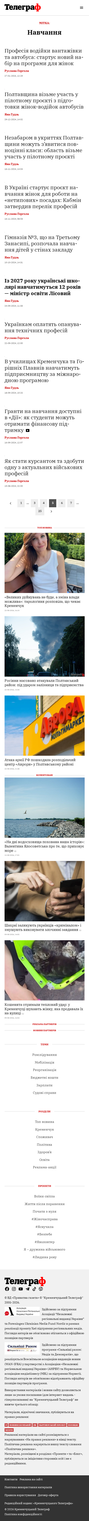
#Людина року (44, 1257)
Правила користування (20, 1495)
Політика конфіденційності (23, 1514)
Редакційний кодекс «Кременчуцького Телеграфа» (39, 1503)
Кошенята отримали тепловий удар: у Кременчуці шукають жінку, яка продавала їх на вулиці (44, 1008)
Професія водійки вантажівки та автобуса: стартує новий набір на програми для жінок (44, 56)
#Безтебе (44, 1234)
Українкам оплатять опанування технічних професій (43, 327)
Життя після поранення (45, 1204)
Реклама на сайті (31, 1479)
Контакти (11, 1479)
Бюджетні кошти (44, 1077)
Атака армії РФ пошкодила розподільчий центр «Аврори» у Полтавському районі (40, 762)
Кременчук (44, 1129)
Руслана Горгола (17, 71)
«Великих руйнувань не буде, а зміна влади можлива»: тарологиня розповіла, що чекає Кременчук (43, 601)
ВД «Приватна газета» (23, 1298)
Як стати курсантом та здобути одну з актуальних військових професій (44, 467)
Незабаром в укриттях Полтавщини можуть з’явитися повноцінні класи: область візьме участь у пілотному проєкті (44, 147)
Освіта (44, 1160)
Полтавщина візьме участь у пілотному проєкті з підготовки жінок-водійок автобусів (44, 100)
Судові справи (44, 1093)
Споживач (44, 1137)
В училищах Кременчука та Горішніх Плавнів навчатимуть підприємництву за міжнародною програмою (44, 371)
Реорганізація (44, 1070)
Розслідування (44, 1055)
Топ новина (44, 1122)
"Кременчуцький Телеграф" (63, 1298)
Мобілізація (44, 1062)
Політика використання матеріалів (28, 1487)
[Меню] (82, 8)
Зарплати (44, 1085)
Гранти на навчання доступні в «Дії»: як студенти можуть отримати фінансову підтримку (43, 420)
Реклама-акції (44, 1167)
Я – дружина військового (44, 1249)
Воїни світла (44, 1196)
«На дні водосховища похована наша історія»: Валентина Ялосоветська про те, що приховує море (45, 846)
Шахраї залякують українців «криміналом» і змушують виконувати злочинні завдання (43, 927)
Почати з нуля (44, 1211)
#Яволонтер (45, 1242)
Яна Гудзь (12, 114)
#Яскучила (44, 1227)
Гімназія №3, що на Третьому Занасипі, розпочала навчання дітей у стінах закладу (42, 243)
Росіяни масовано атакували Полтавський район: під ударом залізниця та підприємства (44, 682)
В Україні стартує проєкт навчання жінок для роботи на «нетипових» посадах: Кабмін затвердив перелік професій (43, 197)
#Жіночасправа (44, 1219)
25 (40, 511)
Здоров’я (44, 1152)
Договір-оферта (48, 1495)
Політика (44, 1144)
